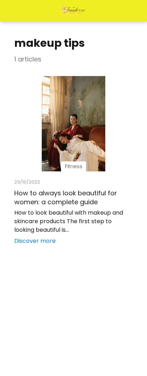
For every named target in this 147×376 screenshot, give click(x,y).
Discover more (35, 241)
